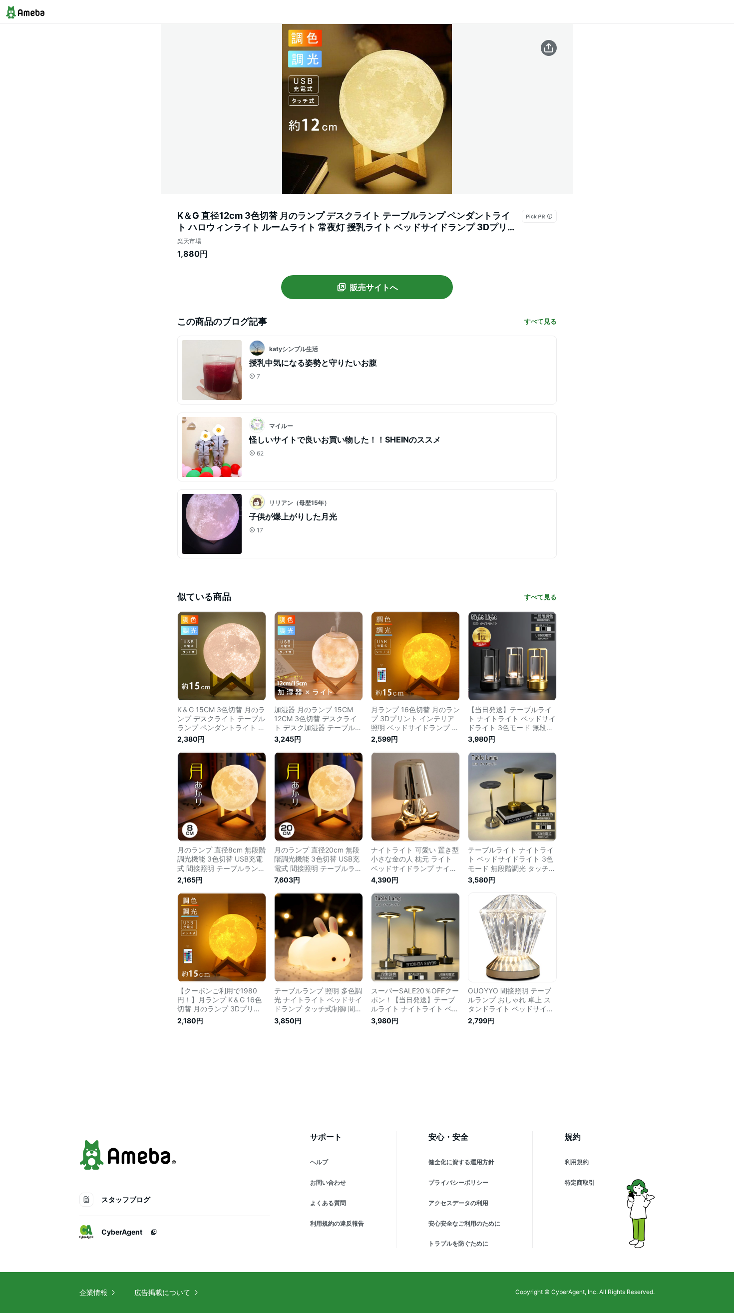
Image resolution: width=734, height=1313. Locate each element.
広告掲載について (162, 1292)
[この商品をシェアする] (549, 48)
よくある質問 (328, 1203)
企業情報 (93, 1292)
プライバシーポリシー (458, 1182)
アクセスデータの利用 (458, 1203)
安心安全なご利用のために (464, 1223)
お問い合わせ (328, 1182)
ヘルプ (319, 1162)
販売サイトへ (374, 287)
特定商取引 (580, 1182)
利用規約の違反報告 (337, 1223)
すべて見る (540, 321)
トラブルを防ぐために (458, 1243)
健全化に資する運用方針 (461, 1162)
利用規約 (577, 1162)
